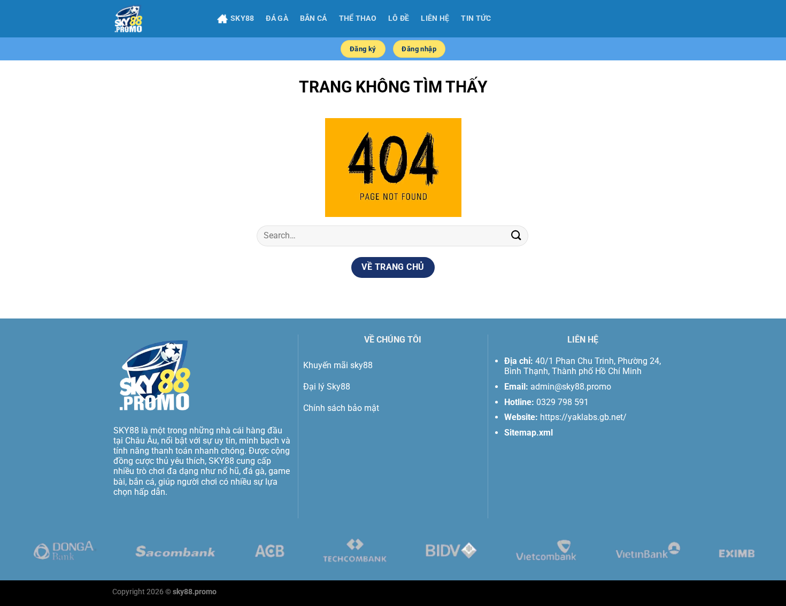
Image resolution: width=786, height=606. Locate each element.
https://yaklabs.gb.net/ (583, 417)
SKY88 (242, 18)
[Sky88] (156, 18)
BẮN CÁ (313, 18)
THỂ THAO (357, 18)
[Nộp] (516, 236)
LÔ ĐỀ (398, 18)
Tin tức (476, 18)
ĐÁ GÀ (277, 18)
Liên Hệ (435, 18)
